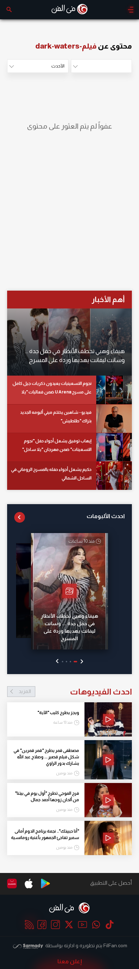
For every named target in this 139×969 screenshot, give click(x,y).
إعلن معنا (69, 961)
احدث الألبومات (106, 516)
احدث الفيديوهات (75, 691)
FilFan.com (115, 945)
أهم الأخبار (108, 299)
